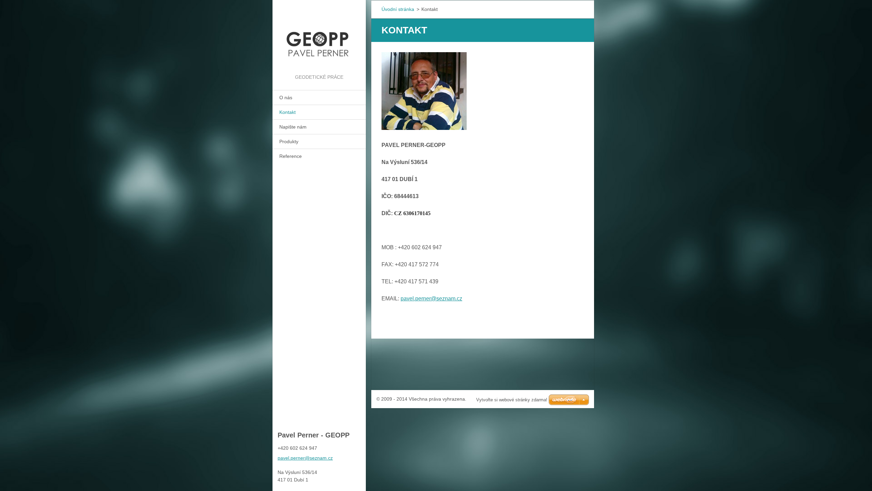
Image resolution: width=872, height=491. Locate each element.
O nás (285, 97)
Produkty (288, 141)
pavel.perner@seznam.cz (431, 298)
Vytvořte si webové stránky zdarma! (511, 399)
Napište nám (293, 127)
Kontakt (287, 112)
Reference (290, 156)
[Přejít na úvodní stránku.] (319, 36)
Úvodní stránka (398, 9)
